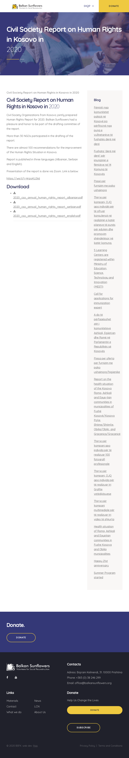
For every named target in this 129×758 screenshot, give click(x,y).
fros (35, 745)
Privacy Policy (87, 745)
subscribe (84, 727)
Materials (12, 700)
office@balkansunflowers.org (93, 683)
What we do (14, 712)
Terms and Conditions (110, 745)
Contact (11, 706)
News (37, 700)
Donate (21, 637)
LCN (36, 706)
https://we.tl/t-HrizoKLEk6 (23, 178)
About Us (40, 712)
